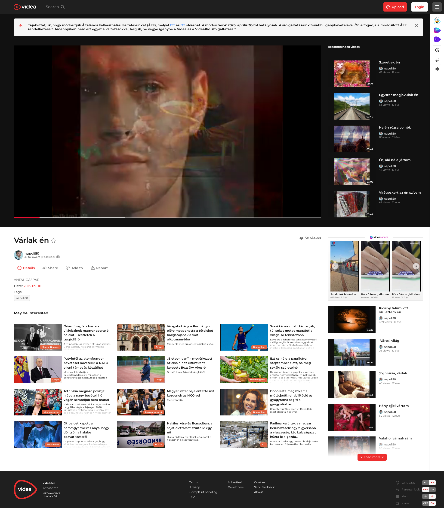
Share (53, 268)
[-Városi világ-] (352, 352)
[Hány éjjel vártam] (352, 417)
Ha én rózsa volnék (395, 127)
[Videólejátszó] (167, 131)
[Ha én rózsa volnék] (352, 139)
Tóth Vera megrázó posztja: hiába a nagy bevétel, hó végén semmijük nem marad (86, 395)
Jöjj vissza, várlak (393, 373)
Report (102, 268)
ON (432, 489)
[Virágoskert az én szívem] (352, 204)
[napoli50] (381, 68)
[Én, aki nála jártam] (352, 171)
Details (29, 268)
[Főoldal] (25, 7)
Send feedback (264, 487)
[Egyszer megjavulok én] (352, 106)
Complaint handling (203, 492)
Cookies (259, 482)
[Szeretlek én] (352, 73)
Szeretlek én (389, 62)
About (258, 492)
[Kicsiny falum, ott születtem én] (352, 319)
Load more (372, 457)
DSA (192, 497)
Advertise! (235, 482)
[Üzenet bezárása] (416, 25)
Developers (236, 487)
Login (419, 7)
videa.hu (49, 483)
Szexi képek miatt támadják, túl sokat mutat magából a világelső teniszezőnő (292, 330)
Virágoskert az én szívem (400, 192)
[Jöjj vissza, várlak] (352, 384)
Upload (398, 7)
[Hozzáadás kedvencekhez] (53, 240)
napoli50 (390, 68)
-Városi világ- (390, 341)
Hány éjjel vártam (394, 406)
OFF (425, 503)
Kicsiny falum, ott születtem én (393, 310)
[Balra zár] (425, 496)
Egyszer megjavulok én (398, 95)
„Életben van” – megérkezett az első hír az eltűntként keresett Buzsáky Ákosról (189, 363)
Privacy (194, 487)
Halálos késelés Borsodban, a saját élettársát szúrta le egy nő (189, 427)
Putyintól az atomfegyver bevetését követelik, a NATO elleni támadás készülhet (86, 363)
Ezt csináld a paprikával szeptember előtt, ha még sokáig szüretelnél (290, 363)
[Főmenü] (437, 7)
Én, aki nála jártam (395, 160)
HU (425, 482)
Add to (77, 268)
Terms (193, 482)
